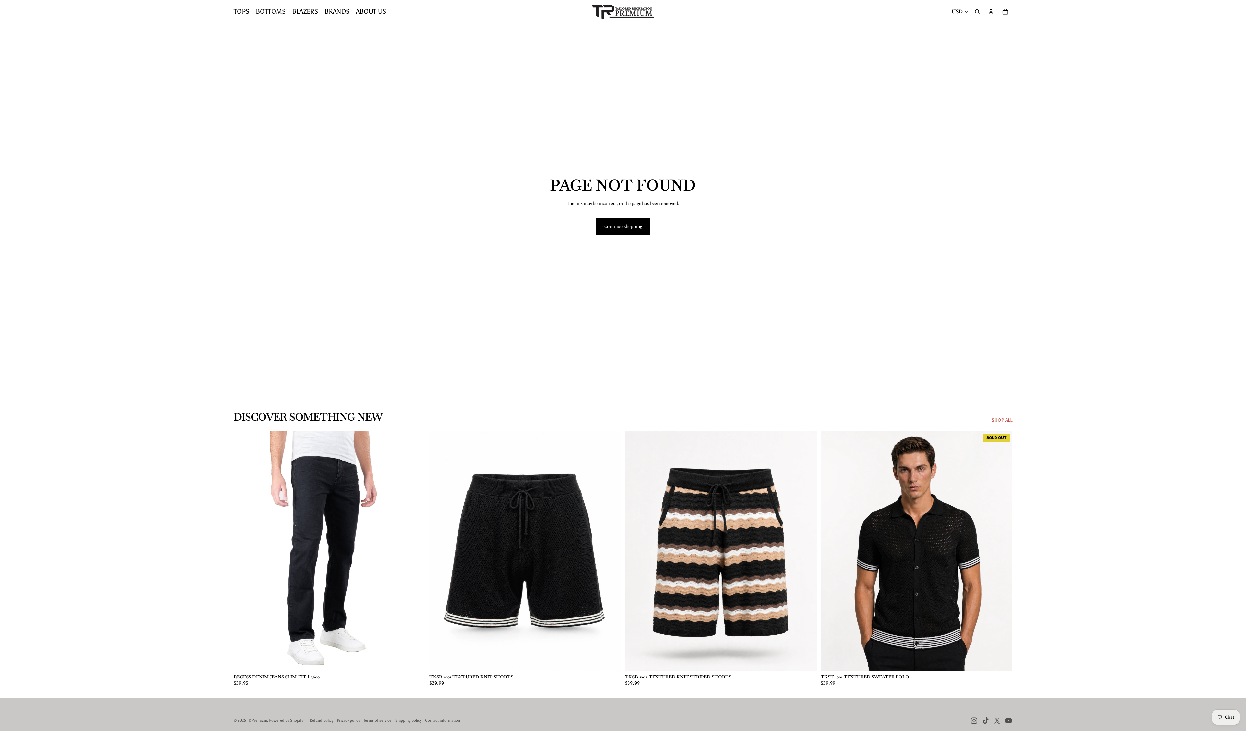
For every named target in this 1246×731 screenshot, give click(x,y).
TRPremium (257, 720)
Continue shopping (623, 226)
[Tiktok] (986, 721)
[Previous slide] (243, 551)
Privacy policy (348, 720)
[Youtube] (1008, 721)
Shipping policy (408, 720)
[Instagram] (974, 721)
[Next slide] (415, 551)
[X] (997, 721)
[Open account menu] (991, 12)
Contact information (442, 720)
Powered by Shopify (286, 720)
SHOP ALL (1002, 420)
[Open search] (977, 12)
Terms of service (377, 720)
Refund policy (321, 720)
